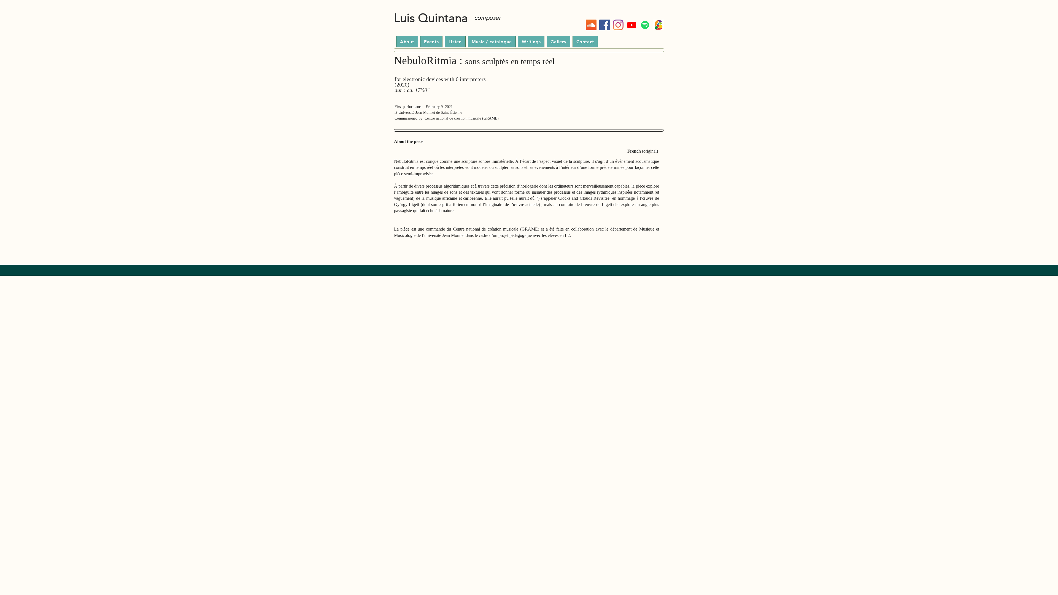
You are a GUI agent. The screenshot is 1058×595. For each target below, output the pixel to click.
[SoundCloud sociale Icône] (591, 25)
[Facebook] (604, 25)
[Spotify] (645, 25)
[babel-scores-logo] (658, 25)
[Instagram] (618, 25)
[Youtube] (631, 25)
